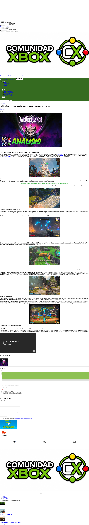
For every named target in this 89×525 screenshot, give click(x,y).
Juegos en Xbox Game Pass (8, 92)
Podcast (3, 97)
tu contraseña (12, 24)
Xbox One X (6, 84)
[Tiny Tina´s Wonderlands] (4, 365)
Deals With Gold (7, 93)
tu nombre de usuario (13, 23)
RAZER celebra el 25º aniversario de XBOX (9, 506)
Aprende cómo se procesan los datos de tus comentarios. (23, 418)
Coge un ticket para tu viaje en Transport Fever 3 (10, 522)
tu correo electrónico (13, 29)
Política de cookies (5, 498)
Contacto (3, 496)
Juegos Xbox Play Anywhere (9, 94)
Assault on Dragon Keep (8, 156)
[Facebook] (9, 149)
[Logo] (8, 79)
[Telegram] (20, 149)
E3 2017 (7, 87)
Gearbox (61, 155)
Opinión (3, 98)
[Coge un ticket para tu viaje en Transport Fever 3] (2, 520)
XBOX (3, 90)
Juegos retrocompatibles (8, 91)
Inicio (1, 101)
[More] (24, 149)
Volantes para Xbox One (8, 95)
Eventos (5, 85)
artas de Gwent (59, 154)
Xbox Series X (6, 83)
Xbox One (6, 82)
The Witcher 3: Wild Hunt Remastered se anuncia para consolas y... (14, 514)
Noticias (3, 81)
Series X (3, 88)
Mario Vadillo (2, 109)
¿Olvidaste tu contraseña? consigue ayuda (7, 26)
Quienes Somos (4, 497)
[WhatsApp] (16, 149)
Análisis (3, 96)
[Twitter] (13, 149)
